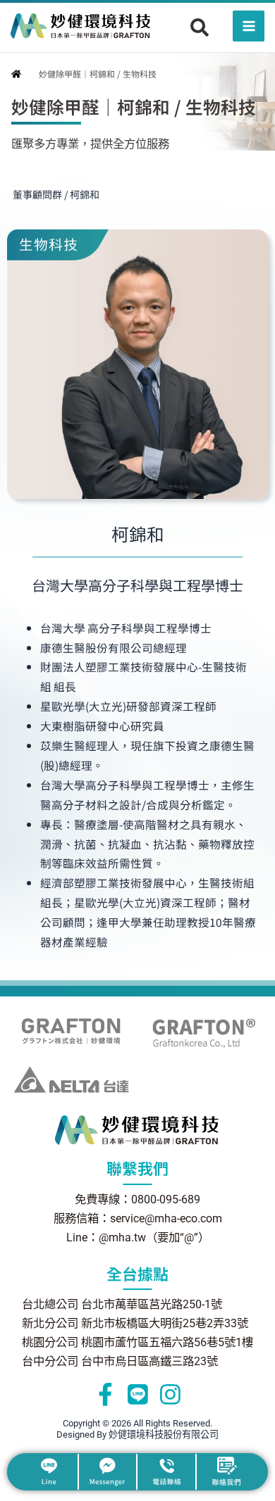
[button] (200, 27)
